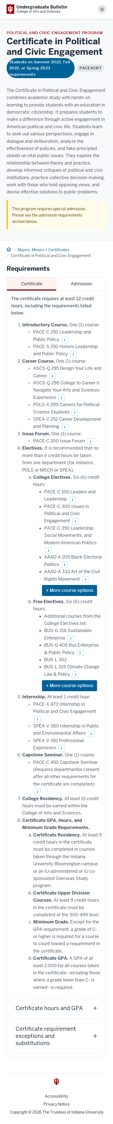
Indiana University (87, 1112)
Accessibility (56, 1096)
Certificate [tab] (32, 284)
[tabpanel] (56, 674)
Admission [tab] (81, 284)
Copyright (18, 1112)
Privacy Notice (57, 1104)
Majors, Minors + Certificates (43, 249)
